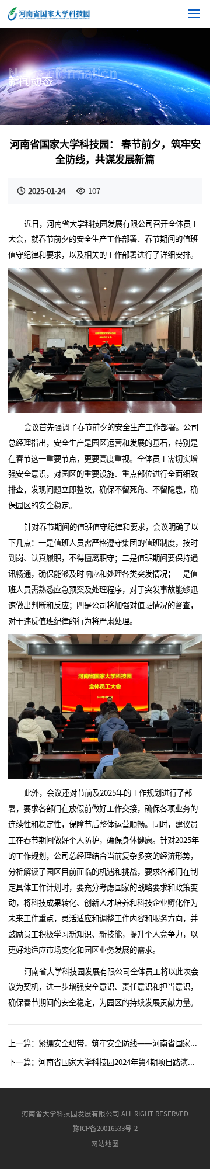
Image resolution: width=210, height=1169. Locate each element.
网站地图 (105, 1143)
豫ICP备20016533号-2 (105, 1128)
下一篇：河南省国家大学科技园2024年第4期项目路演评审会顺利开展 (104, 1061)
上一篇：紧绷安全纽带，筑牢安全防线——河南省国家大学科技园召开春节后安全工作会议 (104, 1043)
